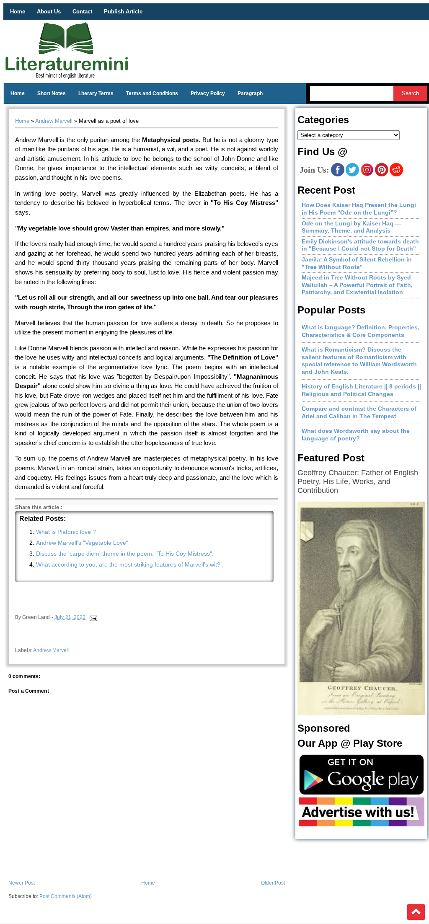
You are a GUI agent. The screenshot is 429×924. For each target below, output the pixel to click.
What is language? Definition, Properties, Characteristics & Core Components (360, 331)
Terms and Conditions (152, 93)
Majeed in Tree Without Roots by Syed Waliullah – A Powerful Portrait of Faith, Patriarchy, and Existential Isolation (357, 284)
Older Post (273, 883)
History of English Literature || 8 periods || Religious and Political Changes (361, 390)
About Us (49, 11)
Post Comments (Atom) (65, 896)
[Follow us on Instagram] (367, 175)
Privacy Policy (208, 93)
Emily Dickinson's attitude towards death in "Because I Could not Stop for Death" (360, 245)
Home (17, 11)
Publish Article (123, 11)
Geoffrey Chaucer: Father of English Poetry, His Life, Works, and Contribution (357, 481)
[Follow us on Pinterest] (381, 175)
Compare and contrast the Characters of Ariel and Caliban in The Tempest (359, 412)
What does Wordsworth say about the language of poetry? (356, 434)
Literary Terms (96, 93)
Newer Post (21, 883)
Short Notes (51, 93)
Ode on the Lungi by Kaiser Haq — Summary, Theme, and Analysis (351, 227)
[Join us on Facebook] (337, 175)
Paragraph (250, 93)
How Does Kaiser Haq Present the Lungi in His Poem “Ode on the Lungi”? (359, 209)
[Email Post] (92, 617)
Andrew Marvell (53, 121)
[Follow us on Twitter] (352, 175)
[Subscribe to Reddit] (396, 175)
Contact (82, 11)
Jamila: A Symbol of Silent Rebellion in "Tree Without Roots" (357, 263)
